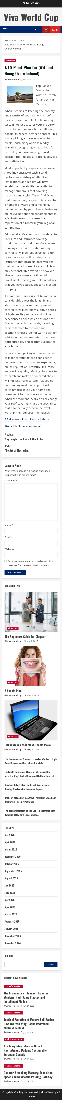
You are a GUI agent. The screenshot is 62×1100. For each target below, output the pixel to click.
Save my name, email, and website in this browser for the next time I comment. (30, 563)
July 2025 (9, 885)
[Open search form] (36, 30)
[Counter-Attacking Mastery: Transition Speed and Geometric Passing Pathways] (31, 1066)
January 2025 (11, 928)
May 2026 (10, 835)
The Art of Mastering (17, 448)
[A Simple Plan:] (31, 666)
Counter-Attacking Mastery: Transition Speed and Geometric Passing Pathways (29, 1074)
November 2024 (13, 943)
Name (9, 525)
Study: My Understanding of (23, 426)
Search (9, 956)
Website (9, 549)
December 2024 (13, 936)
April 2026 (10, 842)
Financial (10, 60)
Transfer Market (13, 986)
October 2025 (12, 864)
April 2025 (10, 907)
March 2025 (11, 914)
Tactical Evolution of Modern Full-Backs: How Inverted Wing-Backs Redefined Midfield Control (29, 1023)
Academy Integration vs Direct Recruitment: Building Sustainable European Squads (25, 1050)
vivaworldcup (12, 79)
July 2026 (9, 828)
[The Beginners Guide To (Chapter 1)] (31, 612)
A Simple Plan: (13, 690)
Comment (11, 480)
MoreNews (47, 1092)
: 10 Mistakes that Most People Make (28, 745)
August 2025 (11, 878)
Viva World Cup (31, 16)
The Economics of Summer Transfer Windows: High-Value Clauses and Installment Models (26, 997)
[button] (5, 30)
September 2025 (13, 871)
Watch (55, 29)
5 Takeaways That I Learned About (27, 419)
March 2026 (11, 849)
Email (8, 537)
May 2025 (10, 900)
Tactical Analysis (13, 1012)
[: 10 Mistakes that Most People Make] (31, 720)
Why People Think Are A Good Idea (24, 436)
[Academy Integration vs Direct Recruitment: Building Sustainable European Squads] (31, 1039)
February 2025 (12, 921)
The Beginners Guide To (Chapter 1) (26, 636)
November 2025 (13, 856)
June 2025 (10, 892)
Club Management (14, 1039)
